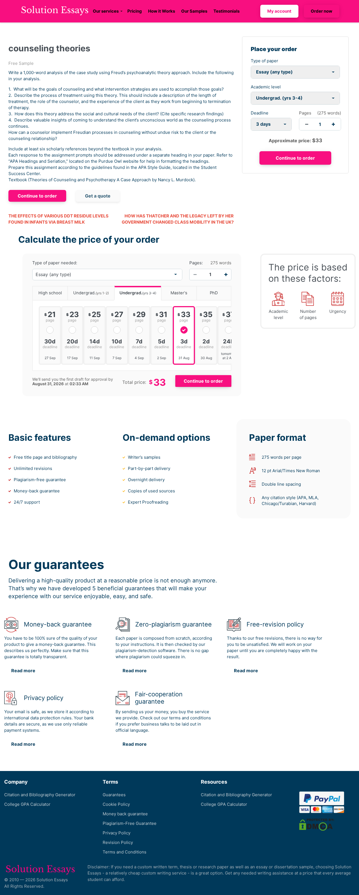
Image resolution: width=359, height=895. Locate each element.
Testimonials (226, 11)
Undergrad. (91, 292)
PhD (214, 292)
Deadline (259, 113)
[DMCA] (316, 824)
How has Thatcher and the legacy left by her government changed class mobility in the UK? (178, 219)
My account (279, 11)
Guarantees (114, 794)
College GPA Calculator (27, 804)
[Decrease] (195, 274)
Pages (305, 113)
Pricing (134, 11)
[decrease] (307, 124)
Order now (321, 11)
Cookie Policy (116, 804)
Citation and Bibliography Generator (39, 794)
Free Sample (21, 63)
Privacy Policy (116, 833)
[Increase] (225, 274)
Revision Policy (118, 842)
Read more (23, 670)
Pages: (196, 262)
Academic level (266, 87)
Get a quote (98, 196)
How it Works (161, 11)
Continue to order (37, 196)
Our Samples (194, 11)
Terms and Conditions (124, 852)
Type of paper (264, 60)
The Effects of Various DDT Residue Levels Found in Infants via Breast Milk (58, 219)
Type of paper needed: (54, 262)
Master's (179, 292)
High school (50, 292)
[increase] (333, 124)
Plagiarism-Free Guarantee (130, 823)
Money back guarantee (125, 813)
